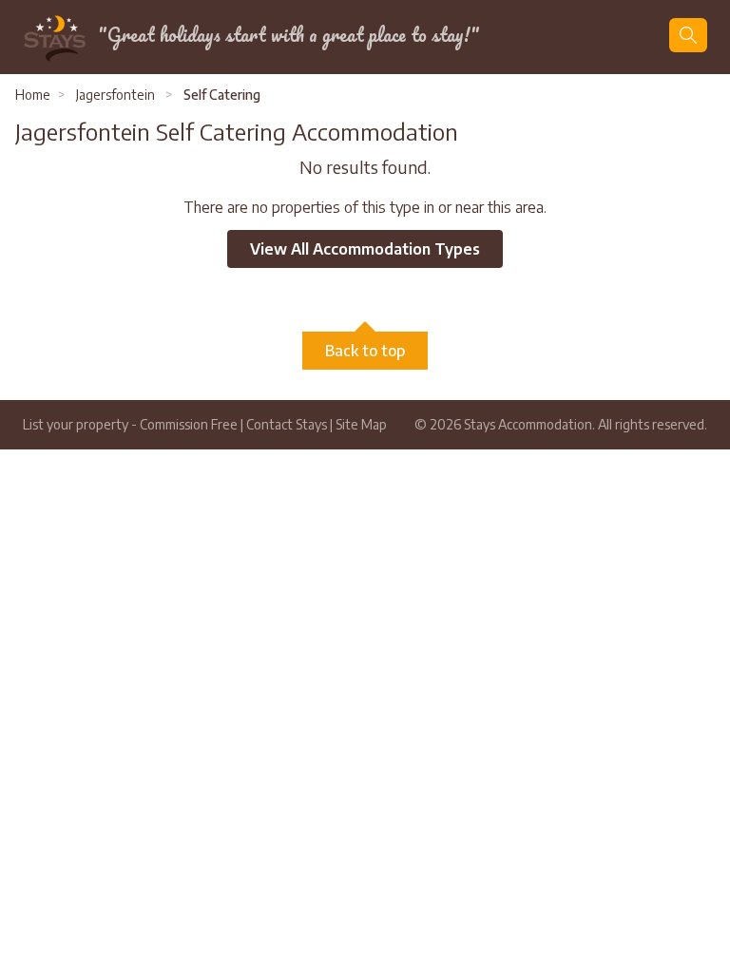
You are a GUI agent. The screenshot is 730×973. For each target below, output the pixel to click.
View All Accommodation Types (365, 248)
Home (32, 94)
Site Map (361, 424)
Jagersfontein (115, 94)
